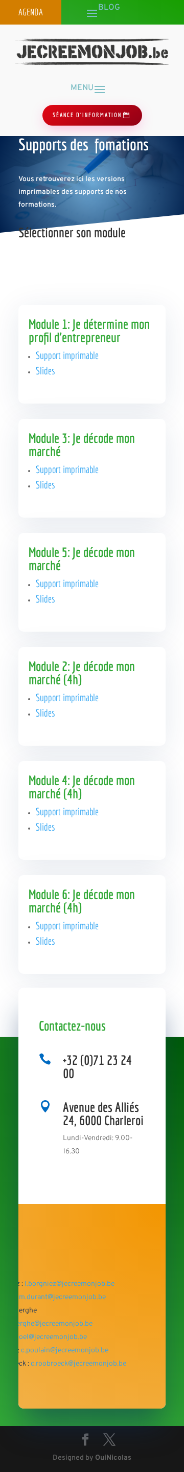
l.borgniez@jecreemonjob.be (69, 1284)
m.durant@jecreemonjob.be (62, 1297)
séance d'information (87, 114)
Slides (45, 370)
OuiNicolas (113, 1458)
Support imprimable (67, 355)
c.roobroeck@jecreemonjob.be (78, 1363)
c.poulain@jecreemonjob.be (64, 1350)
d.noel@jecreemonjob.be (48, 1337)
